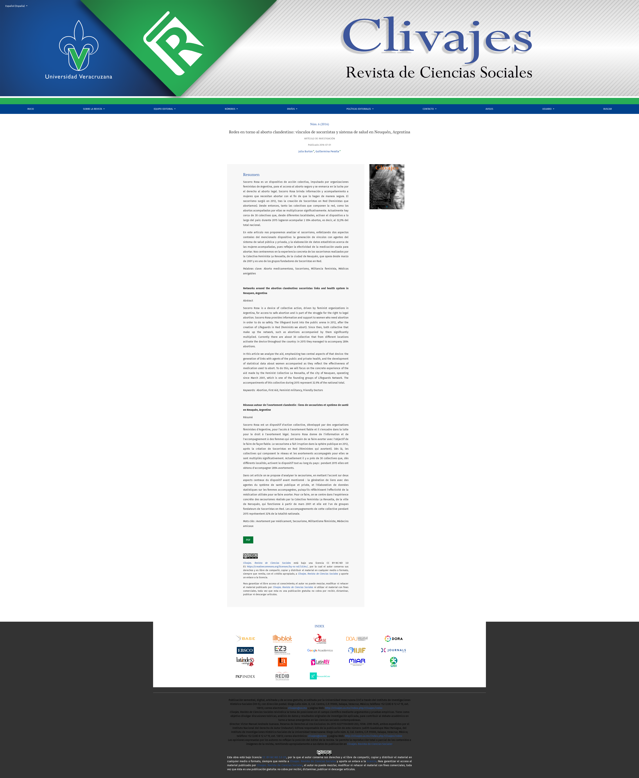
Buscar (607, 109)
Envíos (291, 109)
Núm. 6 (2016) (319, 124)
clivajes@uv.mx (297, 708)
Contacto (428, 109)
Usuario (547, 109)
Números (230, 109)
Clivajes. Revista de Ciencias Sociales (318, 573)
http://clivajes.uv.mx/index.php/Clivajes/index (353, 708)
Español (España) (17, 5)
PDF (248, 539)
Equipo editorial (164, 109)
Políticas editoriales (359, 109)
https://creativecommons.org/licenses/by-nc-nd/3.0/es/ (277, 566)
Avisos (489, 109)
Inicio (30, 109)
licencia (371, 761)
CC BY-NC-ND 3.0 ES (274, 757)
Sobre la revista (93, 109)
